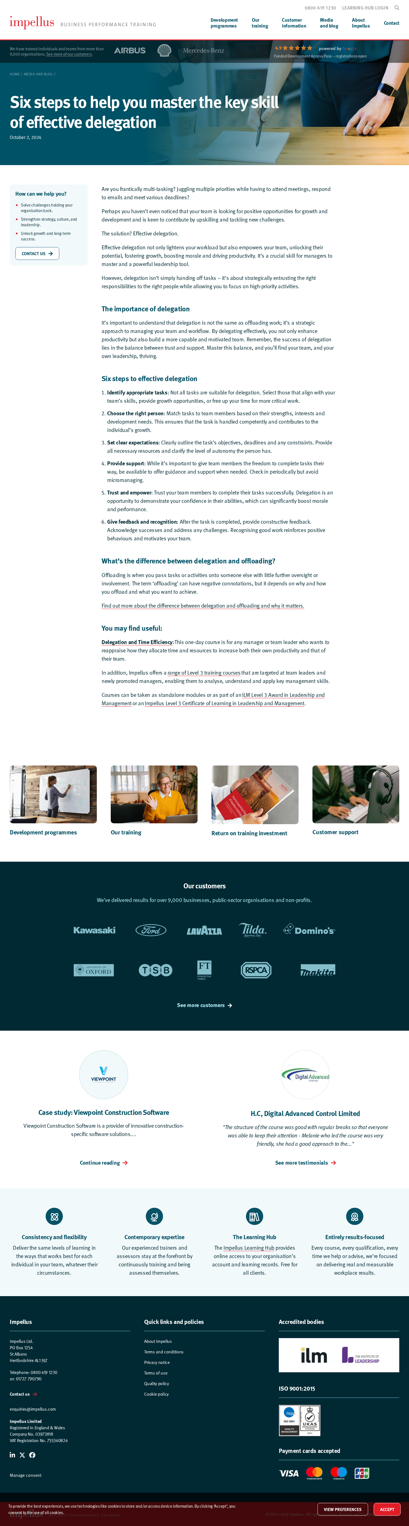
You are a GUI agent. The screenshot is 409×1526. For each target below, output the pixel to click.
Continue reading (100, 1162)
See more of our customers (69, 54)
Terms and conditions (164, 1352)
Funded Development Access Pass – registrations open (320, 56)
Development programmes (43, 831)
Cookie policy (156, 1394)
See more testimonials (301, 1162)
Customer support (335, 831)
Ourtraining (260, 22)
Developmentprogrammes (224, 22)
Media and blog (38, 74)
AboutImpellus (361, 22)
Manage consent (25, 1475)
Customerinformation (294, 22)
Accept (387, 1509)
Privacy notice (157, 1362)
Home (15, 74)
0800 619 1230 (320, 7)
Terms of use (155, 1373)
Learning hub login (365, 7)
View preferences (343, 1509)
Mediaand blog (329, 22)
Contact (391, 22)
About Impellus (158, 1341)
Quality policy (156, 1383)
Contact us (20, 1394)
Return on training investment (249, 832)
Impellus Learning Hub (248, 1247)
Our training (126, 831)
